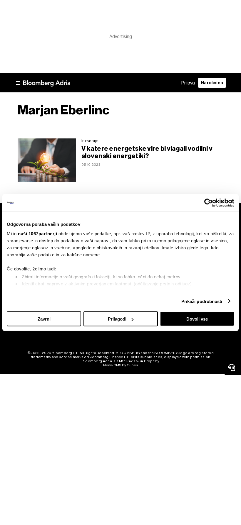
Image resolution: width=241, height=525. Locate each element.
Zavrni (44, 318)
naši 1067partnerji (37, 233)
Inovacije (89, 140)
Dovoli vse (197, 318)
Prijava (188, 83)
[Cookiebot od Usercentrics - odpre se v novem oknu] (208, 203)
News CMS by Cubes (120, 365)
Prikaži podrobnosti (201, 301)
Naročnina (212, 82)
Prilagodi (117, 318)
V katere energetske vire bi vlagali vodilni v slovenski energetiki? (146, 152)
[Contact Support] (232, 367)
